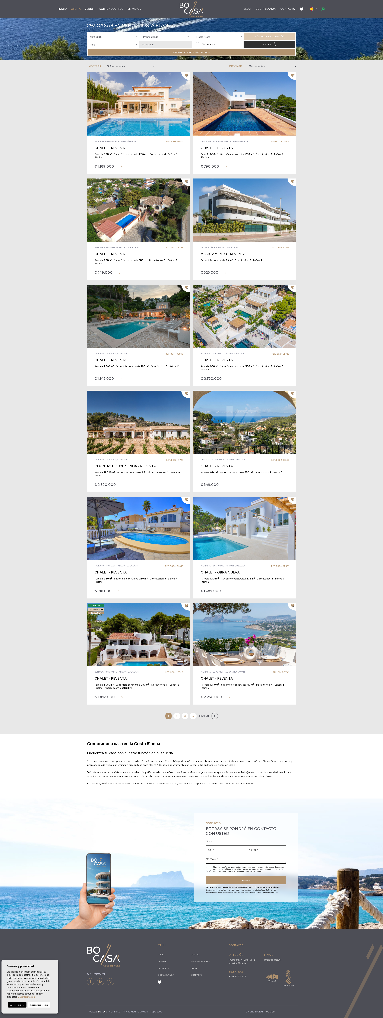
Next (187, 105)
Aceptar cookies (17, 1004)
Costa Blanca (266, 8)
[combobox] (112, 36)
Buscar (266, 44)
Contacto (287, 8)
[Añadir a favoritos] (185, 76)
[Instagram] (110, 981)
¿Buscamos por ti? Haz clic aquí (191, 52)
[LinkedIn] (100, 981)
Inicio (62, 8)
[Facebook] (90, 981)
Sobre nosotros (111, 8)
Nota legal (115, 1011)
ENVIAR (246, 880)
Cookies (142, 1011)
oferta (76, 8)
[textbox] (114, 37)
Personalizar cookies (39, 1004)
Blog (247, 8)
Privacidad (129, 1011)
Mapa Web (155, 1011)
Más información (26, 996)
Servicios (134, 8)
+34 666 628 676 (237, 976)
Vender (90, 8)
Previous (90, 105)
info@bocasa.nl (272, 959)
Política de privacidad (233, 869)
